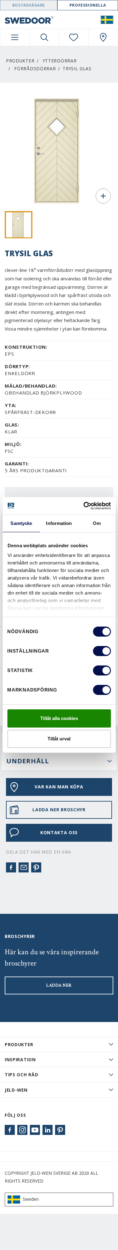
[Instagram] (22, 1130)
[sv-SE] (107, 19)
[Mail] (24, 867)
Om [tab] (97, 523)
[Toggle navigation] (15, 37)
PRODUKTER (19, 1044)
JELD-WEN (16, 1090)
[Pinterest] (36, 867)
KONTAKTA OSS (59, 832)
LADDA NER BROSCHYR (59, 810)
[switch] (102, 651)
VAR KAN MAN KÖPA (59, 787)
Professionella (88, 5)
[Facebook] (11, 867)
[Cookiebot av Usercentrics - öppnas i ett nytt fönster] (84, 506)
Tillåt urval (59, 738)
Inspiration (20, 1059)
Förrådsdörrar (35, 69)
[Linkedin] (47, 1130)
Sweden (31, 1199)
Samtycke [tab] (21, 523)
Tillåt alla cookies (59, 718)
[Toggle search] (44, 37)
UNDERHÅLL (27, 761)
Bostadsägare (28, 5)
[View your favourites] (74, 37)
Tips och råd (21, 1075)
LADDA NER (59, 985)
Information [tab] (59, 523)
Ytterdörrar (60, 61)
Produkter (20, 61)
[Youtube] (35, 1130)
